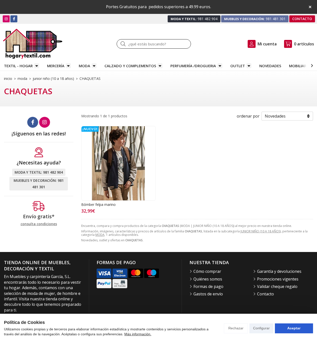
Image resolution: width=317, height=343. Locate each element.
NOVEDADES (270, 65)
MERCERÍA (55, 65)
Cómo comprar (207, 271)
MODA (84, 65)
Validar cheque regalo (277, 286)
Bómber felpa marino (98, 204)
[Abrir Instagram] (6, 18)
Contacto (265, 294)
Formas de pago (208, 286)
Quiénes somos (207, 279)
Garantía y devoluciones (279, 271)
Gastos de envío (208, 294)
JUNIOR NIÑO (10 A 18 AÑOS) (260, 231)
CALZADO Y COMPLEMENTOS (130, 65)
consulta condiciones (39, 224)
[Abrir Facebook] (14, 18)
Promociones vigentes (277, 279)
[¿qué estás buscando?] (154, 44)
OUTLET (237, 65)
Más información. (137, 334)
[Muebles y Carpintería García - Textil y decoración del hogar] (32, 44)
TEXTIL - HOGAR (18, 65)
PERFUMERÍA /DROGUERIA (193, 65)
